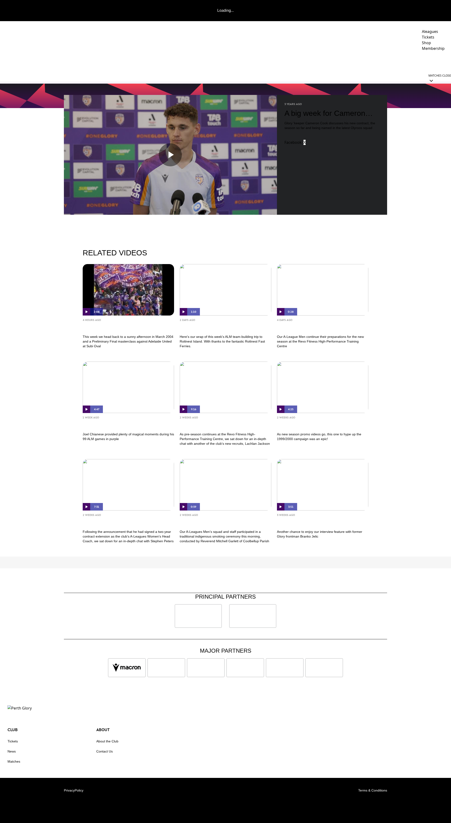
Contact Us (104, 751)
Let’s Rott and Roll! (205, 327)
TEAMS (328, 61)
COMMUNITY (383, 61)
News (12, 751)
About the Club (107, 741)
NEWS (292, 61)
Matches (14, 761)
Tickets (13, 741)
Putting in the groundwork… (314, 327)
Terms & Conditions (372, 790)
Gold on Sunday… (106, 424)
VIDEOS (309, 61)
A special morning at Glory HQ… (223, 522)
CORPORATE (415, 61)
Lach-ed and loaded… (209, 424)
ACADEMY (354, 61)
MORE (438, 61)
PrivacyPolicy (73, 790)
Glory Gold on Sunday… (114, 327)
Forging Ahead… (105, 522)
